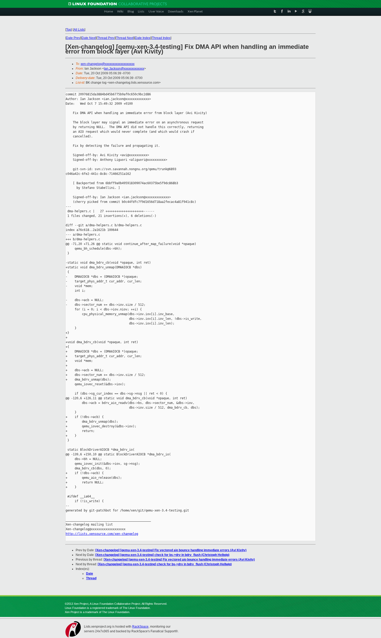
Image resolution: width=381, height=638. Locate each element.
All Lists (79, 29)
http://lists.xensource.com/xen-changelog (102, 534)
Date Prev (73, 38)
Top (68, 29)
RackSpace (140, 626)
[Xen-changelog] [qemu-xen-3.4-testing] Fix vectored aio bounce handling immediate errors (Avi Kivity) (170, 550)
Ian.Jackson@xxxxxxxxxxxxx (124, 68)
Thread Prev (106, 38)
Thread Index (161, 38)
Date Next (89, 38)
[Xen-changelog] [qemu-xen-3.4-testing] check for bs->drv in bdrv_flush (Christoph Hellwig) (162, 555)
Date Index (142, 38)
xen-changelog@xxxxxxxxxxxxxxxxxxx (108, 64)
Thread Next (124, 38)
